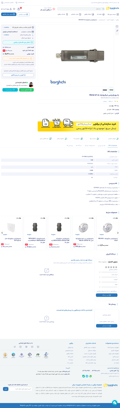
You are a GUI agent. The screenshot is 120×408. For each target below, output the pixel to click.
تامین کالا (70, 357)
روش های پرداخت (91, 360)
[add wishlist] (117, 26)
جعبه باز (99, 14)
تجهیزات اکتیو (110, 20)
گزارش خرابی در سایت (90, 354)
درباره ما (71, 360)
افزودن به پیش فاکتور (17, 75)
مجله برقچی (87, 14)
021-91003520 (86, 371)
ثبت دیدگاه (105, 295)
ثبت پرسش (105, 326)
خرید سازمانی (74, 14)
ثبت (5, 389)
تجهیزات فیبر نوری (114, 354)
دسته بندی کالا (112, 14)
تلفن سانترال (115, 360)
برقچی (117, 20)
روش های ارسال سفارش (89, 357)
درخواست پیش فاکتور (90, 347)
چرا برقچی (70, 347)
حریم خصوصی (69, 350)
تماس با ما (70, 363)
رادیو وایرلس (102, 20)
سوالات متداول (92, 350)
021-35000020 (21, 2)
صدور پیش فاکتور (8, 14)
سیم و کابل (116, 357)
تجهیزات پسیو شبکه (113, 347)
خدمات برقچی (61, 14)
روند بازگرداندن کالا (91, 363)
